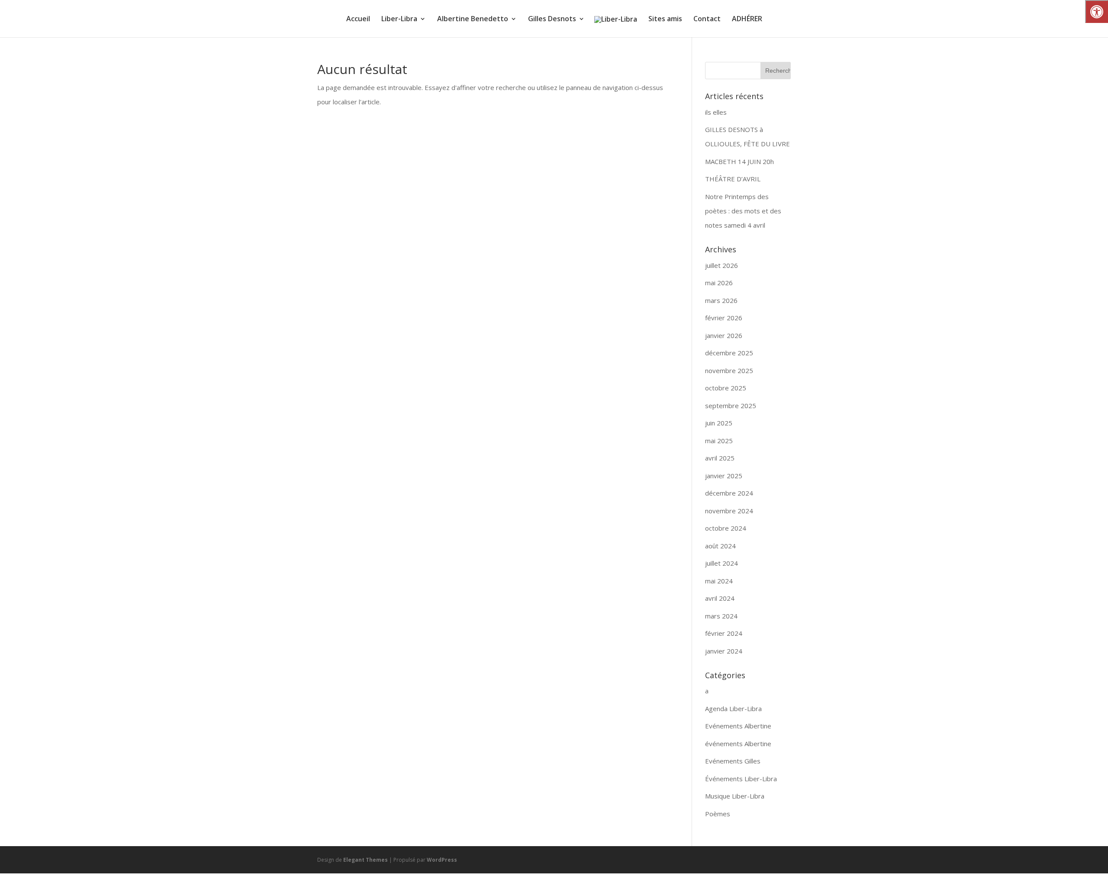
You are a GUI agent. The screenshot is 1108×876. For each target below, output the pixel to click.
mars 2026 (721, 300)
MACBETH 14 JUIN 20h (739, 161)
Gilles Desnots (552, 19)
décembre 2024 (729, 493)
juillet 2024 (721, 563)
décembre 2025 (729, 352)
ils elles (716, 112)
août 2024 (720, 545)
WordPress (442, 859)
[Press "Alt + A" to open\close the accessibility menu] (1096, 11)
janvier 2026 (723, 335)
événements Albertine (738, 743)
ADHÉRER (747, 19)
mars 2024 (721, 616)
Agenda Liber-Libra (733, 708)
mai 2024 (719, 580)
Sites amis (665, 19)
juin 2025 (718, 423)
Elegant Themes (365, 859)
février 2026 (723, 317)
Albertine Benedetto (472, 19)
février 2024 (723, 633)
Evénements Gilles (732, 761)
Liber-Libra (399, 19)
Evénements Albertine (738, 725)
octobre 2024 (725, 528)
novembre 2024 (729, 510)
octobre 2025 (725, 387)
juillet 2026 (721, 265)
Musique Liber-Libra (734, 796)
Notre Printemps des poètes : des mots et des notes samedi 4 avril (743, 210)
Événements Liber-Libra (741, 778)
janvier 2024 (723, 651)
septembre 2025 (730, 405)
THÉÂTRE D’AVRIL (732, 178)
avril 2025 (719, 458)
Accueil (358, 19)
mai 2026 (719, 282)
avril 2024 (719, 598)
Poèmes (717, 813)
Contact (707, 19)
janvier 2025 (723, 475)
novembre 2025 (729, 370)
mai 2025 (719, 440)
